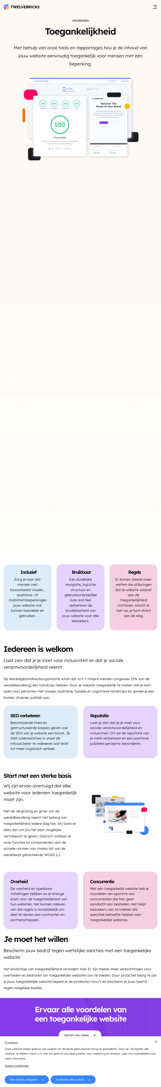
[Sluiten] (156, 1041)
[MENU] (154, 7)
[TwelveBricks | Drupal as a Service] (21, 7)
